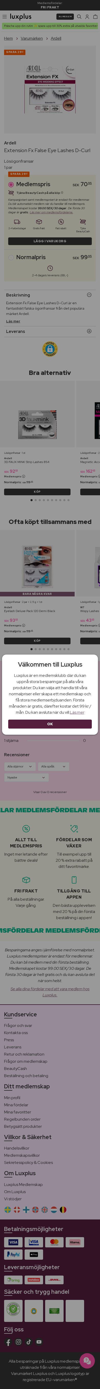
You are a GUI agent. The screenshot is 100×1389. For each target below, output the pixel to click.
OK (50, 724)
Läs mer (77, 712)
